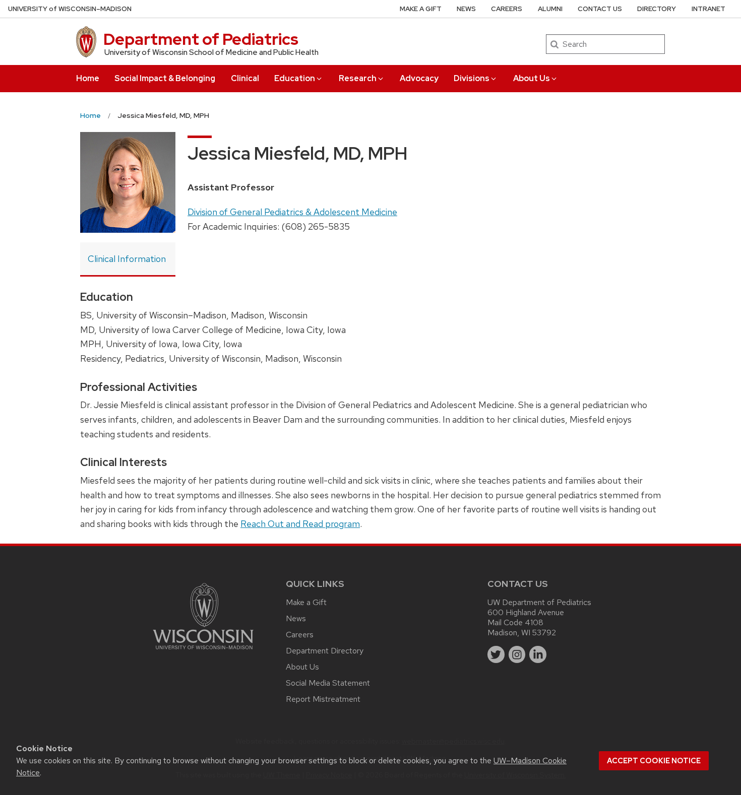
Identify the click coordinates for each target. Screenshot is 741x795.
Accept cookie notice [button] (654, 761)
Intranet (708, 9)
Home (87, 78)
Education (294, 78)
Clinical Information (127, 258)
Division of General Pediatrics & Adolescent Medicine (292, 212)
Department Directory (324, 650)
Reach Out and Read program (300, 523)
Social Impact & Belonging (164, 78)
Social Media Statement (328, 683)
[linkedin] (537, 654)
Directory (656, 9)
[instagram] (517, 654)
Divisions (471, 78)
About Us (531, 78)
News (466, 9)
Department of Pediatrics (200, 39)
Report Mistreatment (323, 699)
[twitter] (496, 654)
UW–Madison (70, 9)
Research (358, 78)
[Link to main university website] (203, 651)
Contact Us (600, 9)
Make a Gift (421, 9)
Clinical (245, 78)
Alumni (550, 9)
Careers (506, 9)
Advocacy (419, 78)
